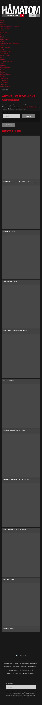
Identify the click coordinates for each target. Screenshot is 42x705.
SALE (2, 37)
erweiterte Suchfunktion (29, 107)
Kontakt (23, 667)
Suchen (38, 15)
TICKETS (3, 66)
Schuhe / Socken (5, 33)
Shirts (2, 35)
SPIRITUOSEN (5, 86)
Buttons (2, 72)
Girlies (2, 45)
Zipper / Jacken (5, 39)
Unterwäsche (4, 53)
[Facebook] (9, 647)
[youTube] (25, 647)
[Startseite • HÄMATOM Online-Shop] (21, 5)
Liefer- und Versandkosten (10, 663)
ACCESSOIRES (5, 68)
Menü (2, 20)
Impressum (16, 667)
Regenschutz (4, 78)
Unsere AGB (7, 667)
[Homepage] (33, 647)
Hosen (2, 31)
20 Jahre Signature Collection (9, 26)
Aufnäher (3, 70)
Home (2, 22)
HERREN (3, 24)
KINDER (2, 59)
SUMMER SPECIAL (6, 62)
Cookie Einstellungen (29, 673)
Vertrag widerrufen (13, 670)
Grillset (2, 76)
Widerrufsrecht (32, 667)
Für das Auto (4, 82)
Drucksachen (4, 80)
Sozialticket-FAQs (26, 670)
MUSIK (2, 64)
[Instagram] (17, 647)
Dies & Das (3, 84)
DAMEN (2, 41)
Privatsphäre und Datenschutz (28, 663)
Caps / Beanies (5, 29)
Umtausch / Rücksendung (14, 673)
